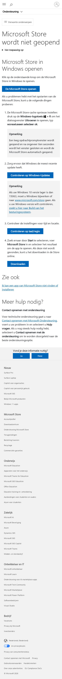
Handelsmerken (30, 663)
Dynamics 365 (9, 533)
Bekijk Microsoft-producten (14, 399)
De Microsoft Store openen (20, 88)
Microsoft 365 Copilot (12, 543)
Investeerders (9, 631)
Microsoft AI (9, 517)
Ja (21, 355)
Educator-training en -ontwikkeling (18, 492)
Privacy (35, 658)
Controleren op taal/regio (25, 231)
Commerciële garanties (13, 450)
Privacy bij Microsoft (12, 626)
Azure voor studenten (12, 502)
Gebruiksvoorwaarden (12, 663)
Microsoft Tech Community (14, 584)
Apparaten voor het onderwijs (16, 471)
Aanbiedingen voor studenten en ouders (20, 497)
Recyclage (8, 445)
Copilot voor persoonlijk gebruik (16, 388)
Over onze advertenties (13, 668)
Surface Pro (8, 372)
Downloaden (18, 264)
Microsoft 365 (9, 393)
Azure (6, 528)
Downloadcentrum (11, 424)
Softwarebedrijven (11, 600)
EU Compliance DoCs (33, 668)
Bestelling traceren (11, 440)
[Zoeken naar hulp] (11, 4)
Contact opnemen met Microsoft (17, 658)
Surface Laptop (10, 378)
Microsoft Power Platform (14, 595)
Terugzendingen (10, 435)
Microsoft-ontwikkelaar (13, 569)
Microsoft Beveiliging (12, 522)
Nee (40, 355)
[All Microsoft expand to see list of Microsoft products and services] (4, 4)
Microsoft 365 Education (13, 481)
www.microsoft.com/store (29, 200)
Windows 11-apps (11, 404)
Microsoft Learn (10, 574)
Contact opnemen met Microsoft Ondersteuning (29, 320)
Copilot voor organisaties (14, 383)
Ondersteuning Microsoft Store (16, 429)
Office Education (10, 486)
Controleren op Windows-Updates (30, 175)
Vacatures (8, 620)
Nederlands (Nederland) (18, 640)
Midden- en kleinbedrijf (13, 554)
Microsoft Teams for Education (16, 476)
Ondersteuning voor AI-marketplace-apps (20, 579)
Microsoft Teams (10, 548)
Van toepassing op (13, 49)
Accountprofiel (10, 419)
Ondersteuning (11, 11)
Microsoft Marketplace (13, 590)
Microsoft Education (12, 465)
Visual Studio (9, 605)
